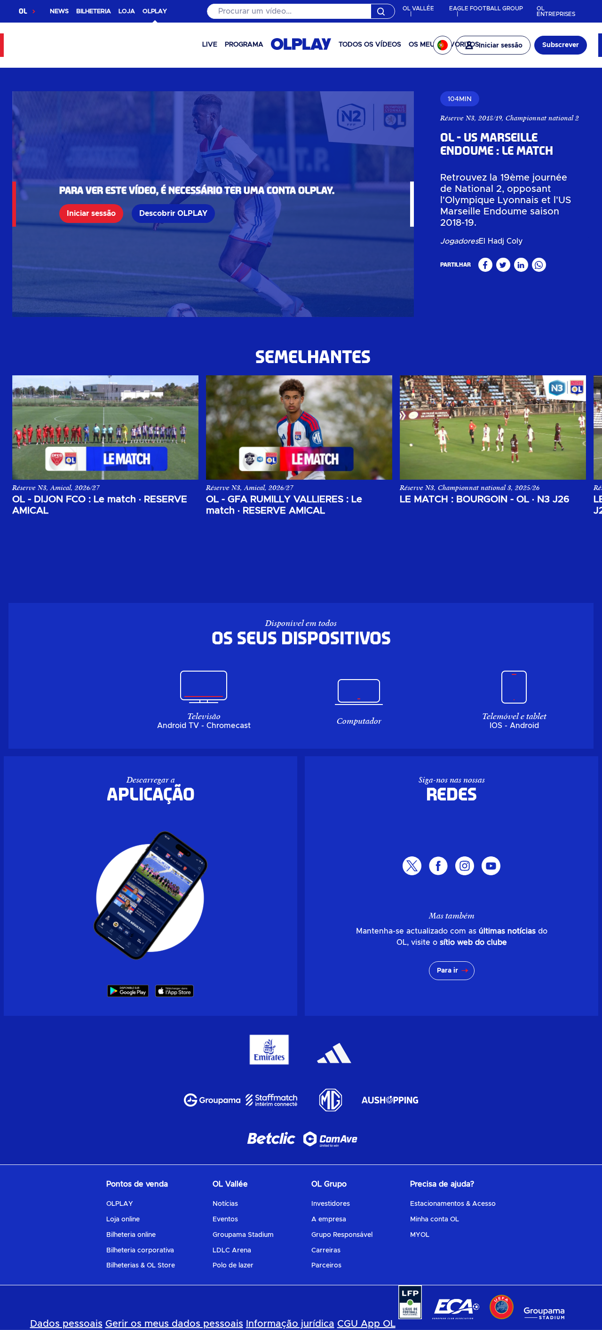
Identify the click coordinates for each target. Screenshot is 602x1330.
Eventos (225, 1219)
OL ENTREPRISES (556, 11)
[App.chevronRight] (569, 420)
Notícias (225, 1204)
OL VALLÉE (418, 8)
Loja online (123, 1219)
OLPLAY (119, 1204)
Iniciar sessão (91, 213)
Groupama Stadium (243, 1235)
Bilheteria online (131, 1235)
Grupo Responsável (341, 1235)
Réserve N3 (457, 118)
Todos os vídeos (370, 44)
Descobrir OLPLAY (173, 213)
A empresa (328, 1219)
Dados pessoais (66, 1324)
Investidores (330, 1204)
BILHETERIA (93, 11)
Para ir (447, 970)
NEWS (59, 11)
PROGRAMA (244, 44)
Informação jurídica (290, 1324)
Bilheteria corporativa (140, 1250)
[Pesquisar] (301, 11)
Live (209, 44)
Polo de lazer (233, 1265)
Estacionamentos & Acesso (453, 1204)
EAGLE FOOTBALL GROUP (486, 8)
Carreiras (326, 1250)
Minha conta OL (434, 1219)
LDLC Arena (232, 1250)
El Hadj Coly (501, 241)
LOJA (127, 11)
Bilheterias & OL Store (140, 1265)
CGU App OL (366, 1324)
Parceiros (326, 1265)
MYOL (419, 1235)
